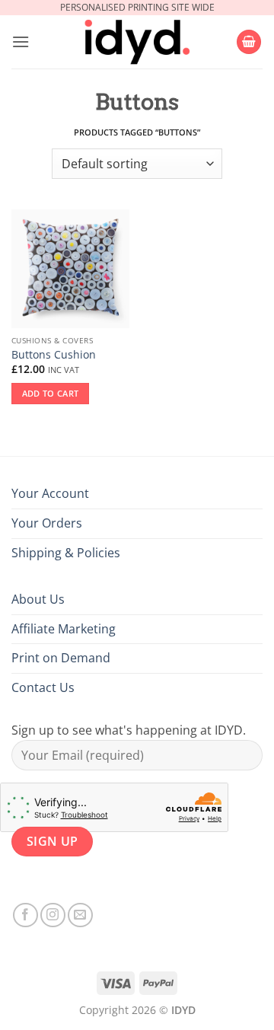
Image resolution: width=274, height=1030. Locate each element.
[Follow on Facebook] (25, 915)
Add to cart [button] (50, 393)
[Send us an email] (80, 915)
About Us (38, 599)
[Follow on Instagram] (52, 915)
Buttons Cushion (53, 355)
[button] (20, 41)
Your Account (50, 493)
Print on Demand (60, 657)
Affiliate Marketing (63, 628)
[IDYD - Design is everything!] (137, 42)
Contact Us (43, 687)
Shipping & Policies (65, 552)
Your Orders (46, 523)
